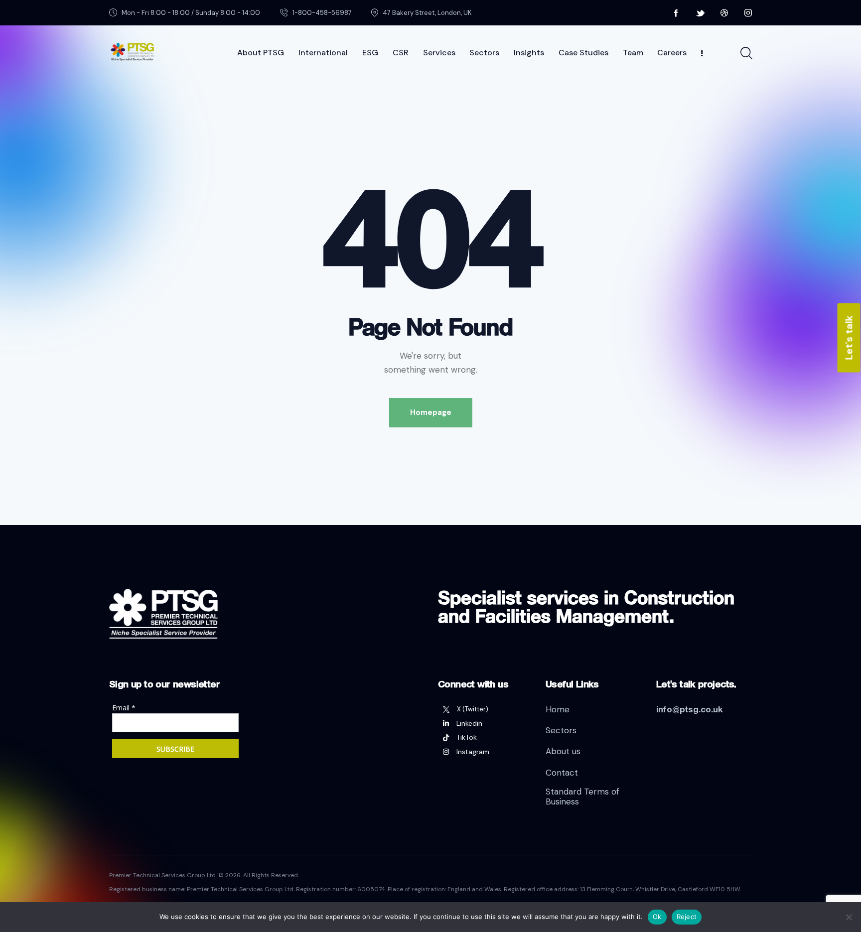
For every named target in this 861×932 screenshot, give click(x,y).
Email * (124, 707)
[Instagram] (484, 752)
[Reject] (849, 917)
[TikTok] (484, 737)
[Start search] (745, 53)
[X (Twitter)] (484, 709)
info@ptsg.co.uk (689, 709)
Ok (657, 917)
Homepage (430, 412)
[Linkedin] (484, 723)
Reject (687, 917)
